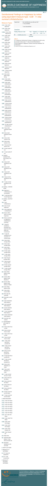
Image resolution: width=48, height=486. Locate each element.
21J (2, 261)
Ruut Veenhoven (22, 475)
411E (3, 408)
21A (3, 240)
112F (3, 67)
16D (3, 177)
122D (3, 110)
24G (3, 314)
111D (3, 39)
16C (3, 172)
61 (2, 453)
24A (3, 293)
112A (3, 49)
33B (3, 369)
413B (3, 432)
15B (3, 141)
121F (3, 96)
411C (3, 404)
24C (3, 300)
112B (3, 53)
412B (3, 421)
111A (3, 25)
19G (3, 233)
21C (3, 243)
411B (3, 402)
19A (3, 202)
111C (3, 35)
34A (3, 377)
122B (3, 103)
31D (3, 337)
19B (3, 205)
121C (3, 86)
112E (3, 63)
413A (3, 428)
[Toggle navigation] (3, 9)
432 (2, 442)
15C (3, 145)
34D (3, 388)
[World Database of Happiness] (4, 5)
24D (3, 304)
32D (3, 359)
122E (3, 114)
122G (3, 121)
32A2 (3, 345)
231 (2, 290)
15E (2, 148)
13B (3, 133)
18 (2, 186)
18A (3, 190)
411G (3, 412)
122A (3, 100)
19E (2, 217)
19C (3, 209)
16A (3, 162)
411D (3, 406)
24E (2, 307)
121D (3, 89)
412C (3, 425)
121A (3, 79)
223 (2, 281)
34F (2, 395)
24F (2, 311)
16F (2, 181)
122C (3, 107)
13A (3, 128)
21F (2, 247)
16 (2, 155)
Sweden (17, 29)
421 (2, 437)
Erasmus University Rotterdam (25, 474)
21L (2, 268)
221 (2, 271)
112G (3, 70)
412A (3, 418)
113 (2, 74)
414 (2, 435)
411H (3, 414)
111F (3, 46)
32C (3, 355)
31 (2, 321)
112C (3, 56)
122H (3, 124)
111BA (3, 32)
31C (3, 333)
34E (2, 391)
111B (3, 28)
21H (3, 254)
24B (3, 297)
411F (3, 410)
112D (3, 60)
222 (2, 276)
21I (2, 257)
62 (2, 456)
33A (3, 364)
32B (3, 350)
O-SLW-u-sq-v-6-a (22, 34)
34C (3, 384)
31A (3, 326)
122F (3, 117)
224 (2, 286)
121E (3, 93)
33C (3, 374)
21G (3, 250)
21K (3, 264)
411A (3, 400)
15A (3, 138)
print (45, 12)
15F (2, 152)
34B (3, 381)
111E (3, 42)
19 (2, 198)
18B (3, 195)
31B (3, 330)
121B (3, 82)
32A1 (3, 340)
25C (3, 318)
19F (2, 224)
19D (3, 212)
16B (3, 167)
